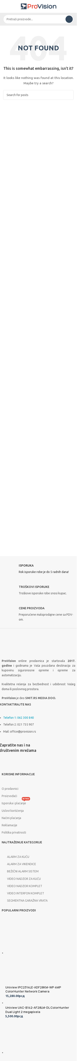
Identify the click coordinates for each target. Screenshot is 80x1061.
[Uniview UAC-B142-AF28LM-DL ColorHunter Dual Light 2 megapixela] (27, 1002)
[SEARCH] (69, 19)
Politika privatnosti (14, 832)
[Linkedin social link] (25, 766)
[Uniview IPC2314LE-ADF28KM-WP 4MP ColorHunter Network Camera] (37, 953)
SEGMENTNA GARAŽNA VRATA (27, 900)
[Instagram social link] (14, 766)
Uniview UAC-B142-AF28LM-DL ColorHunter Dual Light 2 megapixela (37, 1010)
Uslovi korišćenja (13, 810)
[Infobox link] (38, 570)
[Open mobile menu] (5, 6)
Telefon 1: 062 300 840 (18, 717)
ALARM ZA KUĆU (18, 856)
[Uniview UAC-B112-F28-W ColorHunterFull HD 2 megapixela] (37, 1052)
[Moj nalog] (72, 6)
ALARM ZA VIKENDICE (21, 864)
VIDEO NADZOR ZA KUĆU (24, 878)
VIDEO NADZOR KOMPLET (24, 886)
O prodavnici (10, 788)
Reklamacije (9, 825)
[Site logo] (38, 6)
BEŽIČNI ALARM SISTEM (23, 871)
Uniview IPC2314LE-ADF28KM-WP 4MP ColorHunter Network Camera (33, 989)
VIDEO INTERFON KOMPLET (25, 893)
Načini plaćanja (11, 818)
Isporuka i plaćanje (15, 802)
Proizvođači (9, 796)
